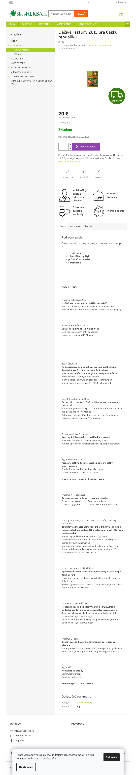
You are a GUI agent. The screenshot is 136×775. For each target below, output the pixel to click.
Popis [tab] (63, 226)
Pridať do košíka (88, 146)
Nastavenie (26, 767)
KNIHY (14, 41)
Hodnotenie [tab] (75, 226)
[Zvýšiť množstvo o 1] (70, 145)
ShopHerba (20, 740)
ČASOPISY (16, 45)
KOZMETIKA (17, 58)
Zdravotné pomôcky (21, 72)
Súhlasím (111, 757)
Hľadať (81, 13)
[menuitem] (12, 24)
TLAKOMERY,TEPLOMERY (23, 76)
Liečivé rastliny (21, 50)
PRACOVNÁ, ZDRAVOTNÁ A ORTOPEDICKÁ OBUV (31, 82)
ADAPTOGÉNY (18, 63)
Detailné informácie (68, 161)
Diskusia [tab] (88, 226)
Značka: (68, 48)
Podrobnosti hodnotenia (99, 45)
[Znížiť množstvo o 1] (70, 148)
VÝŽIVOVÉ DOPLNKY (20, 67)
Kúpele (17, 54)
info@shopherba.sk (24, 731)
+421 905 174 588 (22, 735)
